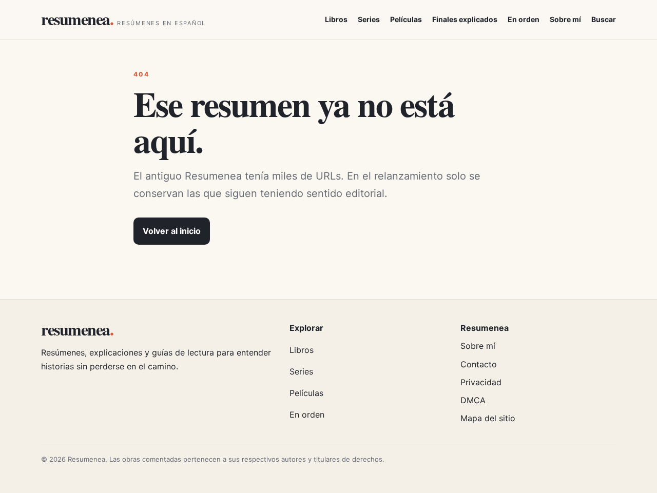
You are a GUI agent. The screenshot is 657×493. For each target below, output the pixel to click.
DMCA (473, 400)
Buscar (603, 19)
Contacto (478, 364)
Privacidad (480, 382)
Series (369, 19)
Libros (336, 19)
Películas (406, 19)
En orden (523, 19)
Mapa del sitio (487, 418)
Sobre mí (565, 19)
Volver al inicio (172, 231)
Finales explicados (464, 19)
